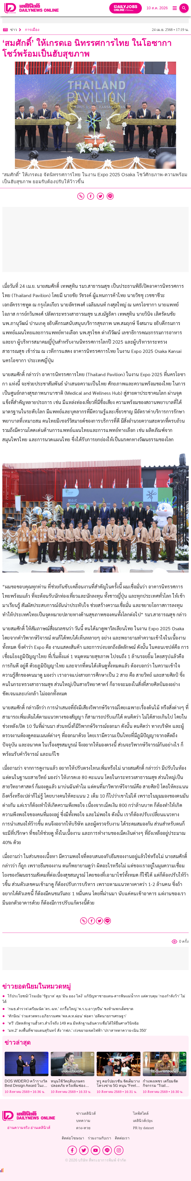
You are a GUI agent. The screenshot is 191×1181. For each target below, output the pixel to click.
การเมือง (32, 30)
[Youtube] (95, 1150)
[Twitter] (99, 920)
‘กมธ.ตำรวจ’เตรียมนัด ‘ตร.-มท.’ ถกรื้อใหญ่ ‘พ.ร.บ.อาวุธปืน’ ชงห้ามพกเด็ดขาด (70, 1009)
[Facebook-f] (72, 1150)
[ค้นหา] (184, 8)
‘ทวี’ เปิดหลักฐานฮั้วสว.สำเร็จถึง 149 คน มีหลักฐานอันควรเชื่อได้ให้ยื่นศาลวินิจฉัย (73, 1023)
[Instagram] (118, 1150)
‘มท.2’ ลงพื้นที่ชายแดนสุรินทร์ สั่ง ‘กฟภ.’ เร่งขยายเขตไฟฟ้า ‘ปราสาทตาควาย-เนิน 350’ (77, 1030)
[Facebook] (91, 920)
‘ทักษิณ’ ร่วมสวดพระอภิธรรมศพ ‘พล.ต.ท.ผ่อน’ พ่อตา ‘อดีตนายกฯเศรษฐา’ (67, 1016)
